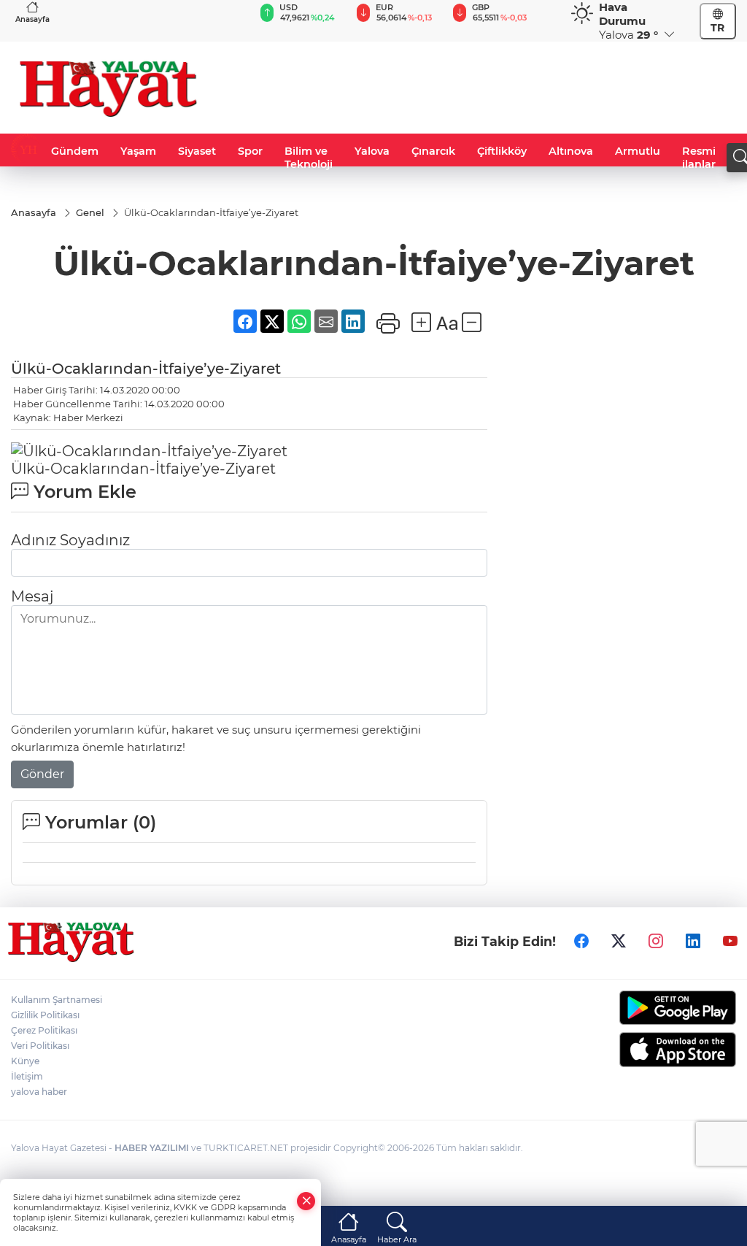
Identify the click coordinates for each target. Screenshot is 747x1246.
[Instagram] (655, 940)
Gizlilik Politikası (45, 1015)
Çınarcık (433, 151)
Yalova (372, 151)
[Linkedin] (693, 940)
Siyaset (197, 151)
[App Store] (653, 1049)
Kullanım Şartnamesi (56, 999)
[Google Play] (653, 1008)
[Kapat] (306, 1201)
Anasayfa (32, 19)
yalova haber (39, 1091)
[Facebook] (581, 940)
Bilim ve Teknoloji (309, 158)
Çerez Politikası (44, 1030)
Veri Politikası (40, 1045)
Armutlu (637, 151)
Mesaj (32, 596)
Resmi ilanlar (699, 158)
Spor (250, 151)
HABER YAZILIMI (152, 1147)
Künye (25, 1060)
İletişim (27, 1076)
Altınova (571, 151)
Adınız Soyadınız (70, 540)
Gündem (74, 151)
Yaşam (138, 151)
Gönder (42, 774)
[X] (618, 940)
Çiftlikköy (502, 151)
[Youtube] (730, 940)
